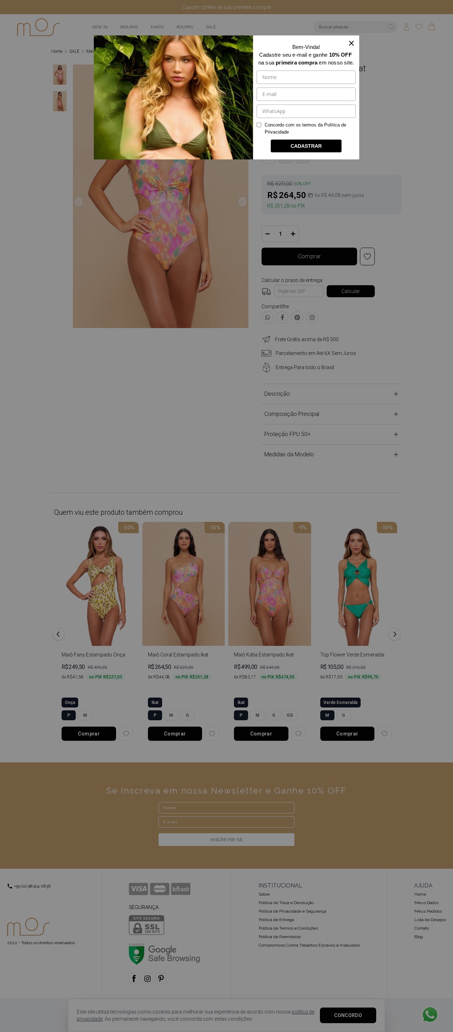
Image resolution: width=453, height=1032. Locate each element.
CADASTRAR (306, 146)
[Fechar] (351, 43)
